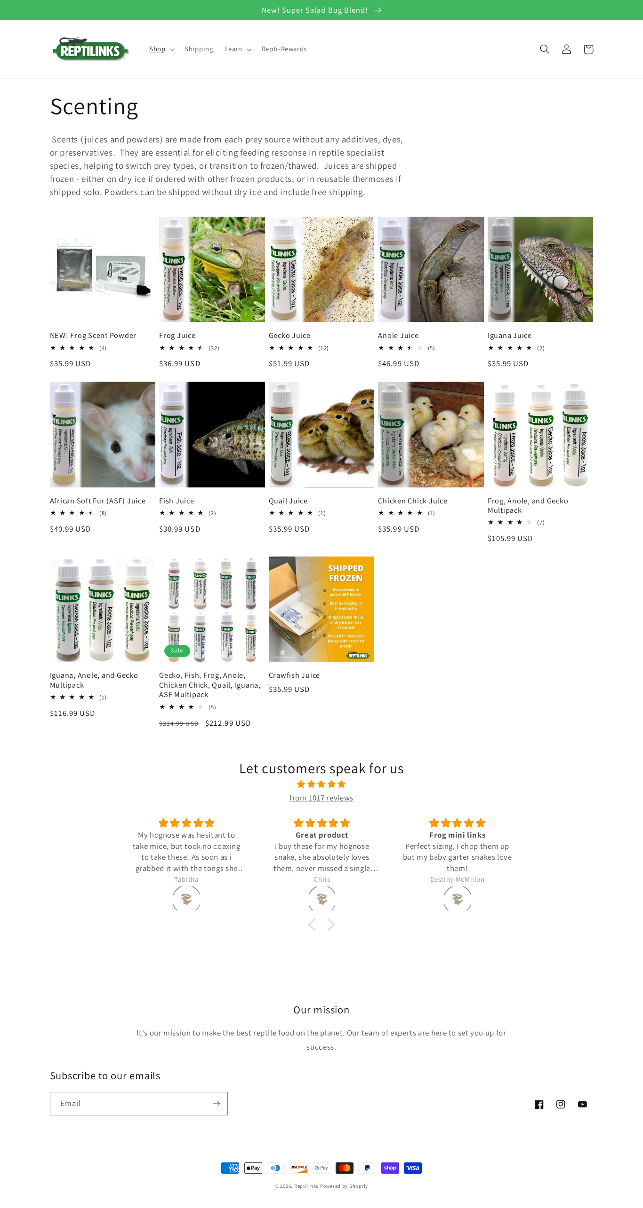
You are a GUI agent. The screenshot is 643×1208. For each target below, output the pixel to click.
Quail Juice (288, 500)
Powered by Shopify (344, 1186)
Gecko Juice (290, 335)
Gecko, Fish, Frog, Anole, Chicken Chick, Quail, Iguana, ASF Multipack (210, 684)
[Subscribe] (216, 1103)
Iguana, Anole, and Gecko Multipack (94, 680)
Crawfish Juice (295, 675)
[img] (321, 784)
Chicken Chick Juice (412, 500)
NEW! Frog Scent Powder (93, 335)
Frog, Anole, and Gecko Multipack (528, 505)
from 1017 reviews (321, 797)
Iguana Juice (510, 335)
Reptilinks (306, 1186)
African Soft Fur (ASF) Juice (98, 500)
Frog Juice (177, 335)
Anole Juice (398, 335)
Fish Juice (176, 500)
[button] (160, 49)
